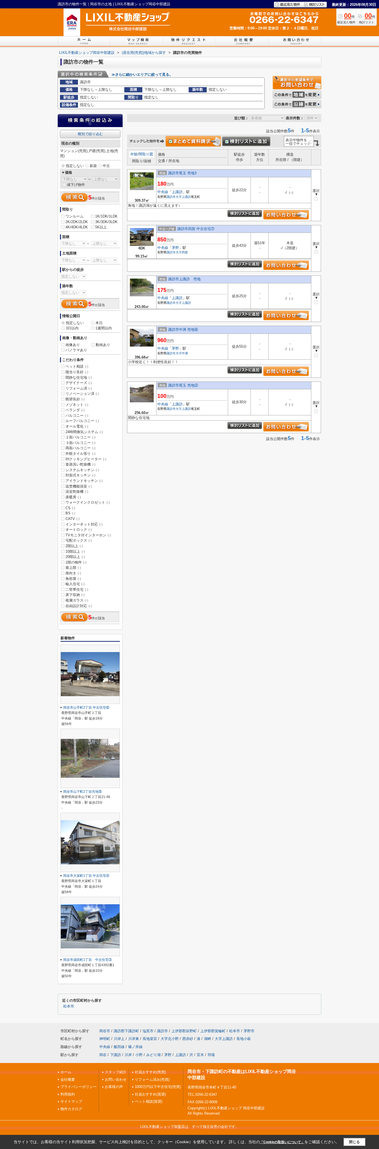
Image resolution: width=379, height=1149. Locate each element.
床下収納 (75, 595)
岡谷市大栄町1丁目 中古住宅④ (86, 876)
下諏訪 (115, 1055)
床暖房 (73, 497)
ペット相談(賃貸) (148, 1101)
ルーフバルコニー (82, 421)
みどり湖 (153, 1055)
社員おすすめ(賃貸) (150, 1094)
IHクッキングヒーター (85, 459)
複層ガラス (76, 600)
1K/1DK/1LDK (106, 216)
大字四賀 (182, 252)
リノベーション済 (82, 394)
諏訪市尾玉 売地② (183, 385)
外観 (134, 154)
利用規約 (67, 1094)
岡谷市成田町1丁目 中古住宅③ (87, 960)
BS (70, 513)
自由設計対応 (78, 606)
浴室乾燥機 (76, 491)
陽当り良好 (76, 372)
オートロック (78, 529)
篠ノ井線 (135, 1047)
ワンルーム (74, 216)
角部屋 (73, 579)
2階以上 (74, 546)
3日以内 (72, 328)
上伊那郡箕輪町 (213, 1031)
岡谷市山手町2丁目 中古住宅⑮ (86, 707)
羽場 (211, 1055)
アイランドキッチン (84, 481)
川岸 (128, 1055)
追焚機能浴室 (78, 486)
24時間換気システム (84, 432)
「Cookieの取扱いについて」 (282, 1142)
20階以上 (75, 557)
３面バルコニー (80, 443)
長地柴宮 (150, 1039)
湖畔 (207, 1039)
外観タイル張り (80, 453)
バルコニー (76, 415)
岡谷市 (104, 1031)
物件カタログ (71, 1109)
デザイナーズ (78, 383)
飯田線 (119, 1047)
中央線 (162, 192)
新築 (93, 166)
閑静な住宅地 (78, 377)
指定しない (75, 166)
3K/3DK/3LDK (106, 222)
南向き (73, 573)
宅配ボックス (78, 540)
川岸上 (119, 1039)
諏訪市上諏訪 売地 (184, 279)
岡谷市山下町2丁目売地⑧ (82, 792)
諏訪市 (171, 196)
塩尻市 (148, 1031)
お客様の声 (114, 1087)
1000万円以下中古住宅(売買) (158, 1087)
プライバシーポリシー (78, 1087)
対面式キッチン (80, 475)
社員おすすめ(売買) (150, 1072)
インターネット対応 (84, 524)
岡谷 (103, 1055)
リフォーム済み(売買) (152, 1079)
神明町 (104, 1039)
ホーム (65, 1072)
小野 (139, 1055)
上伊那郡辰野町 (184, 1031)
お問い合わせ (116, 1079)
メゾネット (76, 405)
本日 (99, 323)
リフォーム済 (78, 388)
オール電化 (76, 426)
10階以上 (75, 551)
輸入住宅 (75, 584)
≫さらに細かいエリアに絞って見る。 (142, 74)
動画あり (103, 345)
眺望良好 (75, 399)
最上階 (73, 567)
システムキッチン (82, 470)
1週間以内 (103, 328)
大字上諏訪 (183, 196)
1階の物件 (76, 562)
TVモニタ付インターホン (88, 535)
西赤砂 (187, 1039)
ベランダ (75, 410)
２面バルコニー (80, 437)
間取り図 (146, 154)
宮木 (200, 1055)
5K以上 (101, 227)
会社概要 (67, 1079)
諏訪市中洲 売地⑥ (183, 329)
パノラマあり (76, 350)
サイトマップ (71, 1101)
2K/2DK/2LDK (76, 222)
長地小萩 (243, 1039)
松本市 (68, 1006)
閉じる (354, 1142)
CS (70, 508)
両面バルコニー (80, 448)
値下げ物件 (76, 185)
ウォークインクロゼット (87, 502)
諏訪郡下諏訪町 (126, 1031)
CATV (72, 519)
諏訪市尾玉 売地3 (182, 173)
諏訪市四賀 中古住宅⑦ (195, 229)
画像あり (72, 345)
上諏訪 (177, 192)
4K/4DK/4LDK (76, 227)
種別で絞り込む (90, 134)
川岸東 (133, 1039)
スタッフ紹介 (116, 1072)
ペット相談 (76, 366)
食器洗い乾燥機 (80, 464)
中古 (106, 166)
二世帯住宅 (76, 589)
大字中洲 (182, 353)
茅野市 (249, 1031)
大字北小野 (170, 1039)
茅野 (175, 248)
